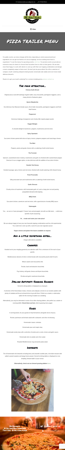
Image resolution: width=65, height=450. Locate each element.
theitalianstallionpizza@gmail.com (26, 2)
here (49, 363)
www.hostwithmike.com (57, 445)
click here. (37, 62)
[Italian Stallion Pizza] (32, 15)
